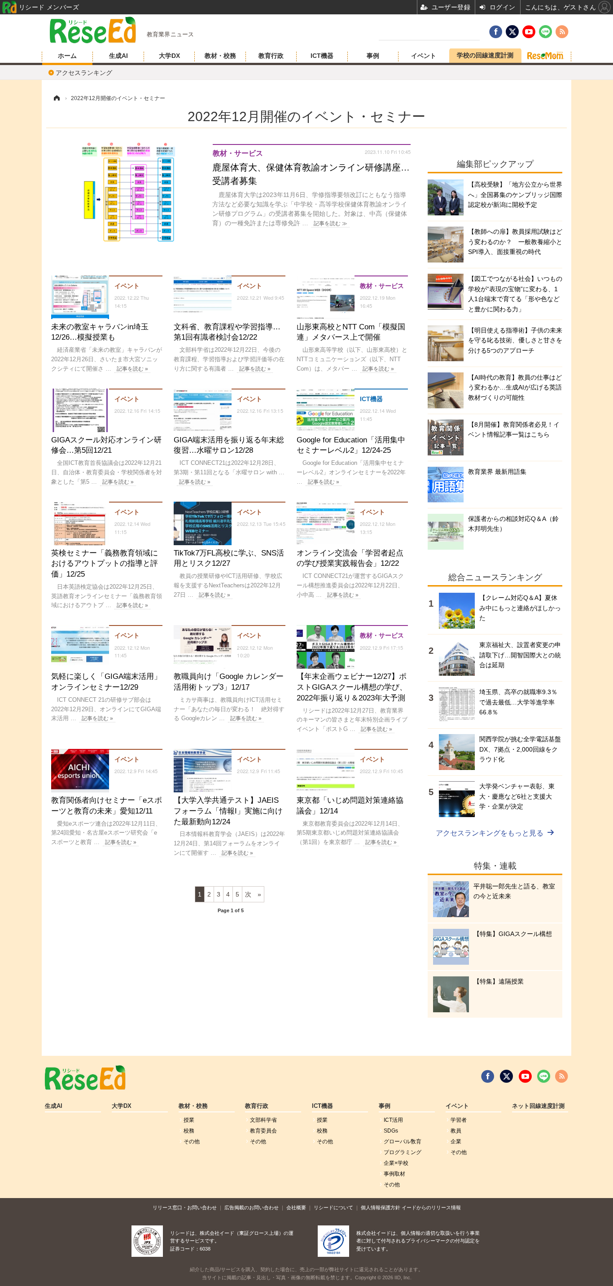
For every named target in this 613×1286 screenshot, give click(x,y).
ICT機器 (322, 55)
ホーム (67, 55)
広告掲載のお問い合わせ (251, 1207)
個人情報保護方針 (380, 1207)
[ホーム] (56, 98)
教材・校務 (220, 55)
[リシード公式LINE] (543, 1076)
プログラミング (402, 1152)
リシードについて (333, 1207)
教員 (456, 1131)
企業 (456, 1141)
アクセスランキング (84, 72)
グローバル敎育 (402, 1141)
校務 (189, 1131)
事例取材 (394, 1174)
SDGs (391, 1131)
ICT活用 (393, 1120)
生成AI (118, 55)
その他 (192, 1141)
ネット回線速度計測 (538, 1106)
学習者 (459, 1120)
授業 (189, 1120)
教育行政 (271, 55)
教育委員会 (263, 1131)
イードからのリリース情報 (431, 1207)
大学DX (169, 55)
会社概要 (296, 1207)
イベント (423, 55)
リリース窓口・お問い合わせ (185, 1207)
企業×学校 (396, 1163)
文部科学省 (263, 1120)
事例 (373, 55)
